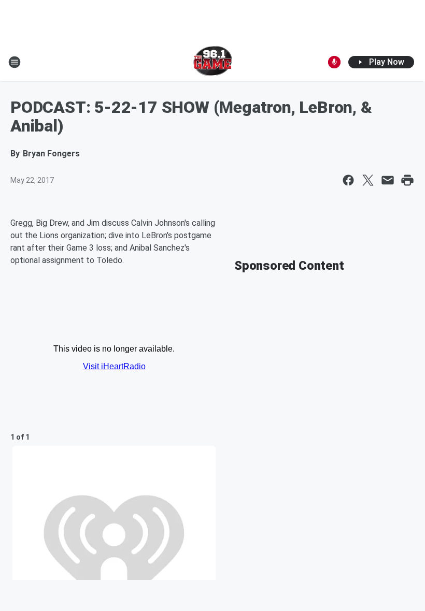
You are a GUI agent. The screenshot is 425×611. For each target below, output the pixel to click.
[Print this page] (407, 180)
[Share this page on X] (368, 180)
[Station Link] (212, 62)
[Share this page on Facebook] (348, 180)
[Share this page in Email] (387, 180)
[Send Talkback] (334, 62)
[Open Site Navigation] (14, 62)
